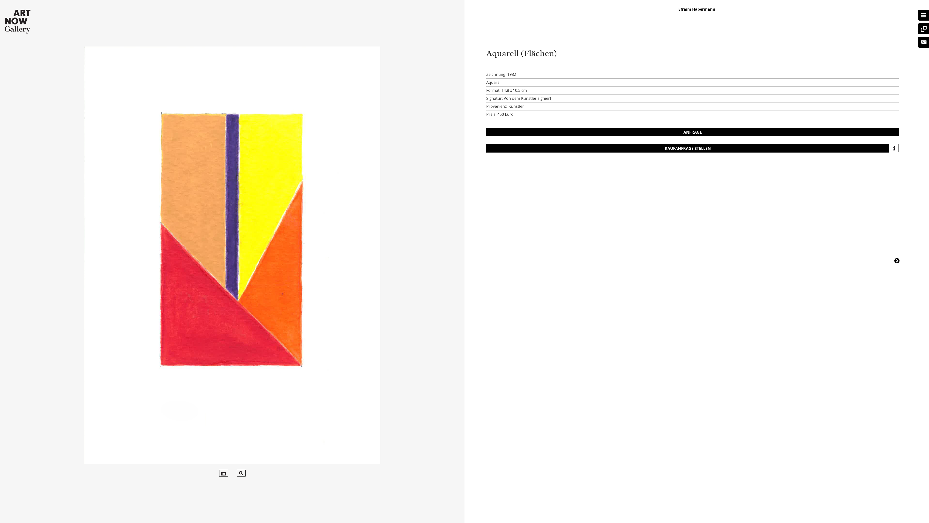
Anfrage (692, 132)
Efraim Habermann (696, 9)
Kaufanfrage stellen (688, 148)
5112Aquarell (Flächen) (897, 260)
